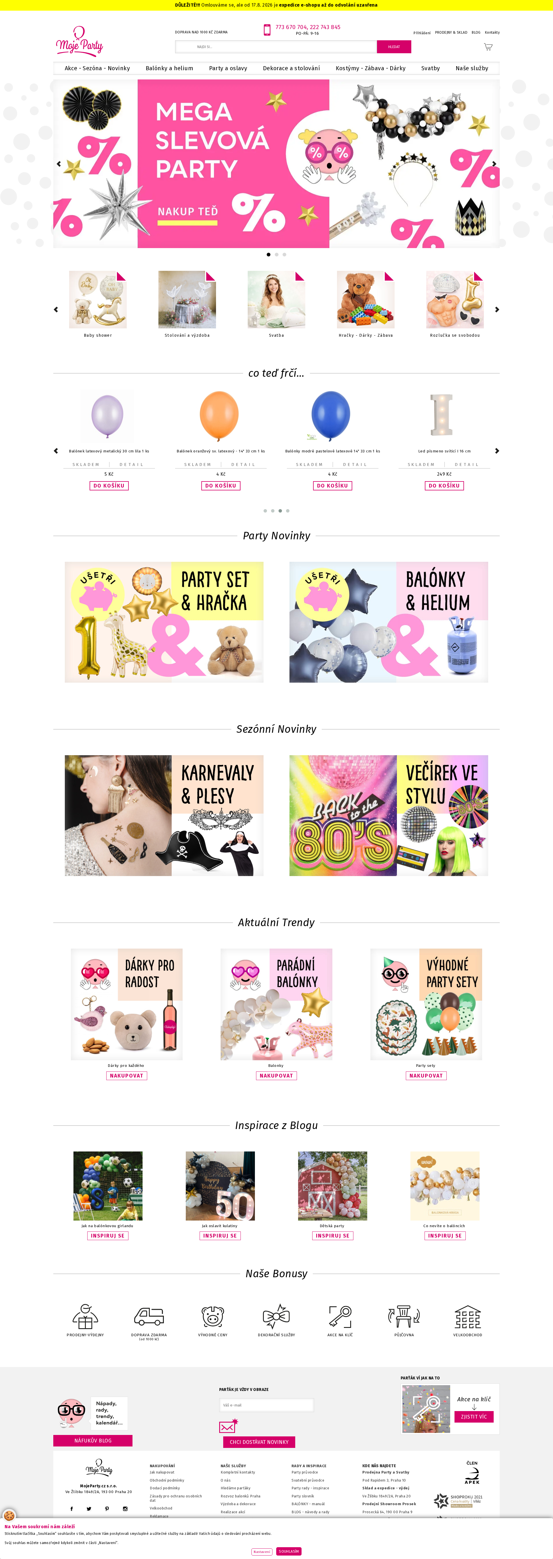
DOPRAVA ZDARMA (149, 1337)
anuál (320, 1504)
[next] (494, 164)
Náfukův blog (92, 1441)
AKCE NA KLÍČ (340, 1335)
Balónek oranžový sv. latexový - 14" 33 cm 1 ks (109, 451)
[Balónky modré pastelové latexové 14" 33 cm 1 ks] (221, 441)
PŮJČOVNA (404, 1335)
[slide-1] (277, 254)
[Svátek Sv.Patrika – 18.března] (276, 300)
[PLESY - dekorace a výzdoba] (366, 300)
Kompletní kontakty (238, 1472)
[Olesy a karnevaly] (164, 816)
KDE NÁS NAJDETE (379, 1466)
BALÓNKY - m (303, 1504)
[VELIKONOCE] (187, 300)
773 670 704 (291, 27)
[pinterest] (107, 1508)
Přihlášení (422, 33)
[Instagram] (125, 1508)
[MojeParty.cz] (99, 1468)
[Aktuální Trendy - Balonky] (276, 1059)
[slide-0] (268, 254)
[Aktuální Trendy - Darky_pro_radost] (127, 1059)
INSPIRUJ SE (108, 1236)
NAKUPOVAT (126, 1076)
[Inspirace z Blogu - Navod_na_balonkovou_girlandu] (108, 1219)
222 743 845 (325, 27)
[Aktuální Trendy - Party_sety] (426, 1059)
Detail (132, 464)
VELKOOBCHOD (467, 1335)
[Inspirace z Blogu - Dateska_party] (332, 1219)
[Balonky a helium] (455, 300)
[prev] (58, 164)
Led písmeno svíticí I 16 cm (332, 451)
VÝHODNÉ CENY (212, 1335)
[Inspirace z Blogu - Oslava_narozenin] (220, 1219)
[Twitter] (89, 1508)
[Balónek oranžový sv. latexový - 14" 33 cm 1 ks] (109, 441)
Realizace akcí (233, 1512)
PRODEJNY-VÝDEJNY (85, 1335)
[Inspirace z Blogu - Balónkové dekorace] (445, 1219)
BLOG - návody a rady (310, 1512)
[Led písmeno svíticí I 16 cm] (332, 441)
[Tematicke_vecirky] (388, 816)
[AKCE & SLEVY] (98, 300)
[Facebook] (71, 1508)
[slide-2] (284, 254)
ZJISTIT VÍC (474, 1417)
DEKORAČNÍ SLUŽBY (276, 1335)
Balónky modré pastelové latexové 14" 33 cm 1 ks (220, 451)
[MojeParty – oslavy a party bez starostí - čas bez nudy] (79, 41)
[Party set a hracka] (164, 623)
